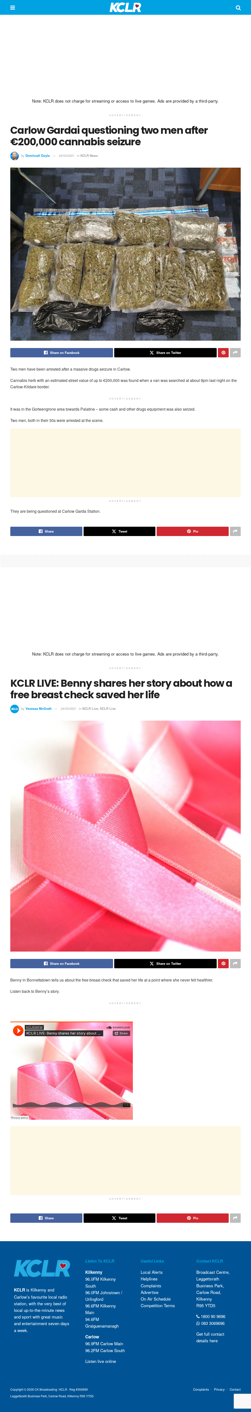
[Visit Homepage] (125, 7)
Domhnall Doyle (37, 155)
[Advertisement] (125, 56)
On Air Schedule (156, 1299)
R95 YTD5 (205, 1305)
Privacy (219, 1389)
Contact (235, 1389)
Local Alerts (152, 1272)
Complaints (151, 1285)
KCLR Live (90, 708)
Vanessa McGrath (38, 708)
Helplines (149, 1279)
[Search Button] (238, 7)
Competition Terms (158, 1305)
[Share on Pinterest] (223, 352)
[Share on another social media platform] (235, 352)
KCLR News (89, 155)
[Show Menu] (12, 7)
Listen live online (100, 1361)
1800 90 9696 (212, 1316)
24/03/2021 (67, 155)
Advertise (149, 1292)
